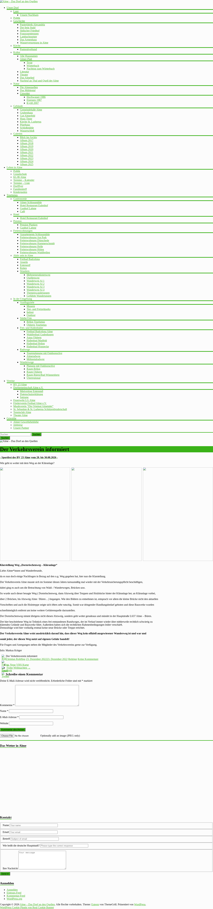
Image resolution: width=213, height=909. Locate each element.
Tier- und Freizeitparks (38, 309)
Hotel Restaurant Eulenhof (34, 205)
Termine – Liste (21, 183)
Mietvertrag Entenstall (31, 391)
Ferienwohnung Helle (31, 246)
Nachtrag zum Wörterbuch (41, 68)
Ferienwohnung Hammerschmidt (37, 243)
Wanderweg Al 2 (35, 283)
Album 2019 (26, 146)
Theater (24, 74)
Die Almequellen (29, 87)
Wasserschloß (27, 130)
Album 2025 (26, 164)
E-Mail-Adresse (9, 717)
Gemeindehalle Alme (31, 109)
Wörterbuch (33, 65)
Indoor (30, 312)
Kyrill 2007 (33, 103)
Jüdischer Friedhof (29, 30)
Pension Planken (28, 224)
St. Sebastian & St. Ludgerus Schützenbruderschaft (40, 409)
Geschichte (19, 21)
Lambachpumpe (28, 36)
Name (4, 711)
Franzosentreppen (29, 33)
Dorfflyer (18, 186)
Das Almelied (27, 77)
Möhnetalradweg (35, 359)
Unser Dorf (13, 7)
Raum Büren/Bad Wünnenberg (43, 374)
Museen (31, 306)
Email (6, 832)
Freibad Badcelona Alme (40, 331)
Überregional (33, 377)
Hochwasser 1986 (36, 97)
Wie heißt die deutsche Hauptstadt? (21, 845)
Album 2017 (26, 140)
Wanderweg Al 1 (35, 280)
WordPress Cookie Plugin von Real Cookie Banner (27, 907)
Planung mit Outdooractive (41, 365)
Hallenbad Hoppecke (38, 346)
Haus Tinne (26, 118)
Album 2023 (26, 158)
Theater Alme (20, 415)
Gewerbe (11, 418)
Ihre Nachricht (10, 868)
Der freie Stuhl (27, 27)
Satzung (24, 397)
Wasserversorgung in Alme (34, 42)
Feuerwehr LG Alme (24, 400)
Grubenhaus (26, 112)
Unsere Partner (21, 427)
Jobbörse (18, 424)
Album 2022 (26, 155)
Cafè (22, 211)
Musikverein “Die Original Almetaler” (33, 406)
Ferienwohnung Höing (32, 249)
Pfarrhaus (25, 124)
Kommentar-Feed (16, 895)
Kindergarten (20, 192)
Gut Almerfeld (27, 115)
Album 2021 (26, 152)
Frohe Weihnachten (18, 667)
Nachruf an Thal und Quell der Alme (39, 80)
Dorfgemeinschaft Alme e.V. (28, 387)
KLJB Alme (19, 177)
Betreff (6, 838)
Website (4, 723)
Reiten (23, 268)
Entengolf (25, 265)
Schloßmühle (27, 127)
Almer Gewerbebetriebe (26, 421)
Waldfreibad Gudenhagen (40, 334)
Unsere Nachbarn (29, 15)
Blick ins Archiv (28, 137)
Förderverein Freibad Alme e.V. (30, 403)
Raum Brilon (33, 368)
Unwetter (25, 93)
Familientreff (20, 189)
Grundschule (20, 174)
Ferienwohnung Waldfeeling (35, 252)
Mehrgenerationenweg (38, 274)
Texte (29, 62)
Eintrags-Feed (14, 892)
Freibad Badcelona (30, 259)
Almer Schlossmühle (31, 202)
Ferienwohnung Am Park (33, 237)
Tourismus (12, 195)
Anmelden (12, 889)
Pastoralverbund (28, 49)
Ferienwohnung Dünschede (34, 240)
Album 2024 (26, 161)
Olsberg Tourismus (37, 324)
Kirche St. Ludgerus (30, 121)
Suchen (36, 434)
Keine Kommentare (88, 659)
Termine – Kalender (23, 180)
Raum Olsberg (34, 371)
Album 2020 (26, 149)
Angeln (24, 262)
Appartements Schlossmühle (35, 234)
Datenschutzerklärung (31, 394)
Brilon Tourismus (36, 321)
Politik (16, 18)
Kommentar (7, 705)
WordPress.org (14, 898)
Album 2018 (26, 143)
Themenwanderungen (38, 292)
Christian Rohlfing (15, 659)
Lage (16, 11)
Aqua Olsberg (34, 337)
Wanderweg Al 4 (35, 289)
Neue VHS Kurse (18, 664)
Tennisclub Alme (22, 412)
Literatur (24, 71)
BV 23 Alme (20, 384)
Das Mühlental (27, 90)
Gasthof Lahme (28, 208)
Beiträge (72, 659)
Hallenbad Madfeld (37, 340)
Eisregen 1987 (34, 100)
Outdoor (31, 315)
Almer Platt (26, 59)
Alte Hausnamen (29, 56)
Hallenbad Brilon (36, 343)
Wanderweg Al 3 (35, 286)
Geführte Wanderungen (39, 295)
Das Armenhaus (28, 39)
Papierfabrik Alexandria (32, 24)
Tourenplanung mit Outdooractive (44, 353)
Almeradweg (33, 356)
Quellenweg (33, 277)
